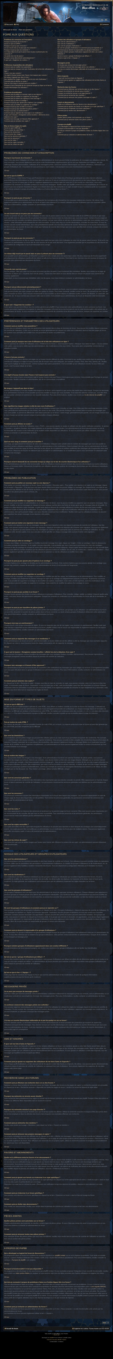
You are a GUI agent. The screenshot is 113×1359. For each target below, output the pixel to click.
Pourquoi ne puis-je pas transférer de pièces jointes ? (21, 109)
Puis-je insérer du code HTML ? (14, 130)
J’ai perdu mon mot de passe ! (14, 56)
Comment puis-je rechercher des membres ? (71, 95)
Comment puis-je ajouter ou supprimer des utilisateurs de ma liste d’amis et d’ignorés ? (81, 81)
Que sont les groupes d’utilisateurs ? (69, 46)
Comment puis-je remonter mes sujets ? (17, 121)
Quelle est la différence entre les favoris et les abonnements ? (77, 104)
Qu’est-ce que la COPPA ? (12, 44)
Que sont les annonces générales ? (15, 136)
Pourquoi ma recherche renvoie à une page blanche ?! (74, 93)
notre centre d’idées (23, 1273)
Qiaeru (64, 1339)
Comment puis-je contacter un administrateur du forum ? (75, 135)
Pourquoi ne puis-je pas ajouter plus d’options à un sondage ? (23, 102)
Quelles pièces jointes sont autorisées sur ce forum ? (74, 117)
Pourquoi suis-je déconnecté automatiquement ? (19, 58)
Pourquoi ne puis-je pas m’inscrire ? (15, 46)
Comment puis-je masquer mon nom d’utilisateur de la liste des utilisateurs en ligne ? (29, 70)
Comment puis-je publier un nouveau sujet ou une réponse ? (23, 94)
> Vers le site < (56, 1334)
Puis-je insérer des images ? (13, 134)
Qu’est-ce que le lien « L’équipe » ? (68, 58)
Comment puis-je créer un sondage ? (16, 100)
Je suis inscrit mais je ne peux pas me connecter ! (20, 48)
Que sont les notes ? (11, 140)
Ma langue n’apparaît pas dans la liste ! (16, 77)
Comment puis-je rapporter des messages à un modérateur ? (23, 113)
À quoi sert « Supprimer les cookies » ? (16, 60)
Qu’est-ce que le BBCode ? (13, 128)
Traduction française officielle (54, 1339)
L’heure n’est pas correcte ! (13, 73)
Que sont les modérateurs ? (66, 44)
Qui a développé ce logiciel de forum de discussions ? (74, 126)
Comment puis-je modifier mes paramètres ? (18, 67)
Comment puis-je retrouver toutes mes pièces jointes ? (74, 119)
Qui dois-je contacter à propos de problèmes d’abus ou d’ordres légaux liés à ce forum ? (82, 131)
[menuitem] (16, 24)
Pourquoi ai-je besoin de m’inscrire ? (15, 42)
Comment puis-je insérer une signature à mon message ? (22, 98)
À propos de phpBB (18, 1260)
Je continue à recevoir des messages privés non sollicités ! (76, 67)
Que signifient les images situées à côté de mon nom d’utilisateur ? (25, 79)
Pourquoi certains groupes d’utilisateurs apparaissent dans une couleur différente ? (80, 53)
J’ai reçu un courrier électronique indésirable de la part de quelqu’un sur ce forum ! (81, 70)
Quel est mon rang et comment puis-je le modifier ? (20, 83)
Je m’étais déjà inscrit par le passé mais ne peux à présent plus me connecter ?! (25, 53)
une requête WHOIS (98, 1286)
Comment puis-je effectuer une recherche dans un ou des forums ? (78, 89)
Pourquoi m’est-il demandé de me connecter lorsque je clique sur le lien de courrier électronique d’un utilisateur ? (28, 86)
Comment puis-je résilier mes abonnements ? (71, 110)
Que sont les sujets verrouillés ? (14, 142)
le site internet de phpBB (93, 395)
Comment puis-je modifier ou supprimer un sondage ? (21, 104)
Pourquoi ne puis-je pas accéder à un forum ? (18, 106)
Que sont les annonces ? (12, 138)
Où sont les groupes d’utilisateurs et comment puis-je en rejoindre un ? (80, 48)
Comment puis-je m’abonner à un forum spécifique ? (74, 108)
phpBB (51, 1337)
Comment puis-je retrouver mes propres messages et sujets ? (77, 97)
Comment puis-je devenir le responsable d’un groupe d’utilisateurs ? (79, 50)
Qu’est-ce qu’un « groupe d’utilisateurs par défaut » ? (74, 56)
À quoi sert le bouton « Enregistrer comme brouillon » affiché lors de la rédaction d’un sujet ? (26, 116)
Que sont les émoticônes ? (12, 132)
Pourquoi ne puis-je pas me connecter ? (17, 50)
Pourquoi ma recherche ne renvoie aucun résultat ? (73, 91)
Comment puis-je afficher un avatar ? (16, 81)
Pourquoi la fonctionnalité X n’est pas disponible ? (73, 128)
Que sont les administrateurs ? (67, 42)
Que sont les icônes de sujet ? (14, 144)
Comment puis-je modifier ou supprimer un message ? (21, 96)
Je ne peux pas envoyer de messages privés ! (72, 65)
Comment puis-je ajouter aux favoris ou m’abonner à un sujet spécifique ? (81, 106)
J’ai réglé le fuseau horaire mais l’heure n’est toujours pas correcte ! (25, 75)
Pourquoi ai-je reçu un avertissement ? (16, 111)
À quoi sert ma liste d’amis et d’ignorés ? (70, 78)
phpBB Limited (60, 1255)
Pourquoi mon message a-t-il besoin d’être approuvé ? (21, 119)
